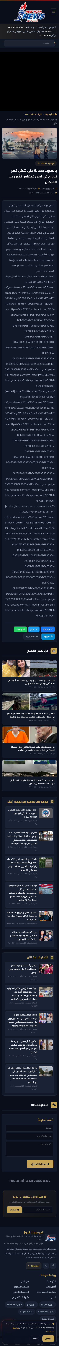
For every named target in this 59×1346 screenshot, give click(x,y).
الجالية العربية (26, 1311)
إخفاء (35, 1338)
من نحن (25, 1281)
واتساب (19, 629)
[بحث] (55, 43)
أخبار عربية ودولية (46, 1311)
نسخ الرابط (30, 636)
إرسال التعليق (39, 1164)
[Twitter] (46, 1266)
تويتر (32, 629)
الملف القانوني (21, 1292)
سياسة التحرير (21, 1287)
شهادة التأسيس (20, 1297)
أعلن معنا (51, 1287)
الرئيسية (49, 114)
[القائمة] (53, 12)
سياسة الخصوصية (46, 1292)
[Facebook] (53, 1266)
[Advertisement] (29, 81)
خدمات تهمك (48, 1319)
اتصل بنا (35, 1266)
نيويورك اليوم (47, 1304)
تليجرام (46, 636)
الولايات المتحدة (33, 114)
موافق (48, 1338)
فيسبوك (46, 629)
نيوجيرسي (31, 1304)
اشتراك (13, 1210)
